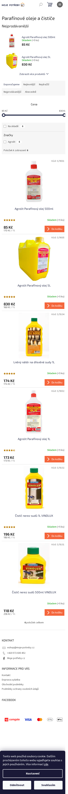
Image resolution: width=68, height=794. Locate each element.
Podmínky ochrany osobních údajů (20, 689)
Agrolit (14, 142)
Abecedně (30, 92)
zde (46, 764)
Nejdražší (44, 84)
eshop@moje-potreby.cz (20, 647)
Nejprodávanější (12, 92)
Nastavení (32, 774)
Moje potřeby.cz (16, 658)
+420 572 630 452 (16, 653)
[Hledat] (40, 4)
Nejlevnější (29, 84)
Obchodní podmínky (13, 684)
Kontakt (6, 675)
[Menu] (59, 4)
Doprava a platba (11, 680)
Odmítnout (17, 785)
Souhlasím (48, 785)
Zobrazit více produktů (32, 73)
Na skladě (15, 126)
